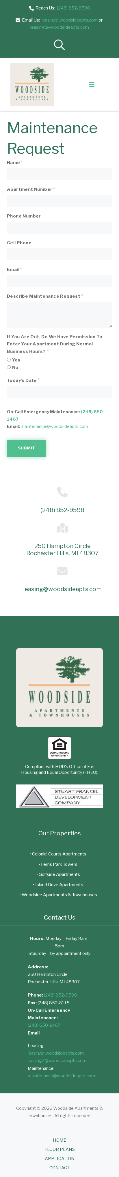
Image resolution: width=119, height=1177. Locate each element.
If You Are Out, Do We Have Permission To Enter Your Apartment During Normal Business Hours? (54, 344)
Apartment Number (29, 189)
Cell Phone (19, 242)
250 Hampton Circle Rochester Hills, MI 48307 (62, 550)
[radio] (9, 359)
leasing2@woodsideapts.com (59, 27)
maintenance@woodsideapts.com (54, 426)
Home (59, 1140)
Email (13, 269)
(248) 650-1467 (44, 1025)
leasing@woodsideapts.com (70, 20)
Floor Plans (59, 1149)
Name (13, 162)
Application (60, 1158)
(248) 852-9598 (73, 8)
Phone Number (24, 216)
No (15, 367)
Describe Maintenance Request (43, 296)
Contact (59, 1167)
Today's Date (22, 380)
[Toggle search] (59, 45)
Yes (16, 360)
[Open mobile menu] (91, 84)
